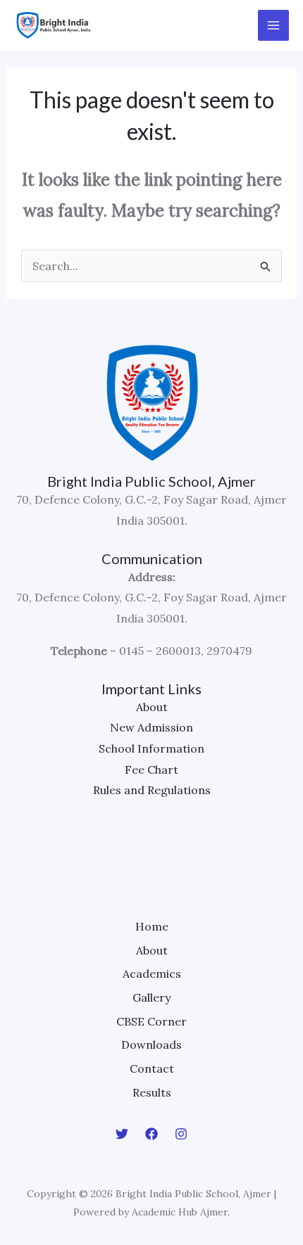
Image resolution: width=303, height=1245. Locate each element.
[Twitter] (122, 1134)
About (152, 707)
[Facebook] (151, 1134)
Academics (152, 973)
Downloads (151, 1045)
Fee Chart (151, 769)
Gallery (151, 997)
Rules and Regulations (152, 790)
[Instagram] (181, 1134)
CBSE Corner (151, 1021)
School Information (151, 748)
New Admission (151, 727)
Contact (152, 1068)
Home (151, 926)
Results (151, 1092)
